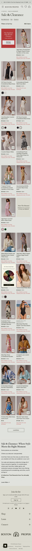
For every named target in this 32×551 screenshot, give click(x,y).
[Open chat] (5, 546)
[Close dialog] (29, 264)
